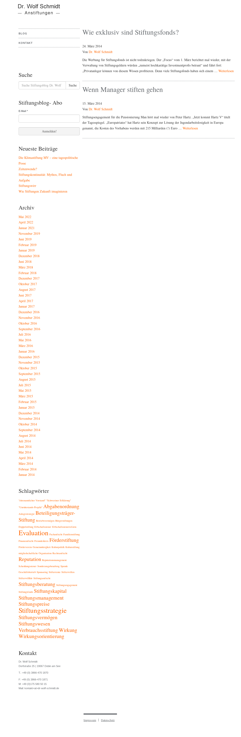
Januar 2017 (27, 306)
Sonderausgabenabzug (48, 566)
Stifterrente (54, 572)
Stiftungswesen (34, 623)
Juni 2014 (25, 446)
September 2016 (29, 329)
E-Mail (23, 111)
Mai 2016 (25, 340)
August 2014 (27, 435)
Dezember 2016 (29, 312)
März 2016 (26, 345)
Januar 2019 (27, 250)
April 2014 (26, 458)
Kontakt (26, 42)
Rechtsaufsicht (59, 553)
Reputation (30, 559)
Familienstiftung (71, 534)
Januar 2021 (27, 228)
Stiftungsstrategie (43, 610)
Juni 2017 (25, 295)
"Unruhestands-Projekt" (30, 507)
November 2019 (29, 233)
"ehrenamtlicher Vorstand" (32, 500)
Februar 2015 (27, 401)
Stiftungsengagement (66, 585)
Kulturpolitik (58, 547)
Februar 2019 (27, 245)
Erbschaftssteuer (42, 526)
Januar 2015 (27, 407)
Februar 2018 (27, 273)
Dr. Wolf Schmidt (100, 51)
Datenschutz (108, 720)
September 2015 (29, 373)
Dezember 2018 (29, 256)
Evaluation (33, 532)
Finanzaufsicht (26, 541)
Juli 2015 (25, 385)
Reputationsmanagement (54, 560)
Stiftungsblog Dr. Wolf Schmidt (36, 12)
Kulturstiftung (72, 547)
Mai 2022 (25, 216)
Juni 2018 (25, 261)
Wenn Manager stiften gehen (122, 89)
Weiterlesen (226, 71)
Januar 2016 (27, 351)
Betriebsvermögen (45, 520)
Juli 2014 (25, 441)
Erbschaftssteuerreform (64, 526)
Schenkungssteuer (27, 566)
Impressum (90, 720)
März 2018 (26, 267)
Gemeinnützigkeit (42, 547)
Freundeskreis (41, 541)
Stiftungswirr (27, 185)
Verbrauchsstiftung (38, 629)
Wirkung (68, 629)
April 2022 (26, 222)
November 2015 (29, 362)
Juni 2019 (25, 239)
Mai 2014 (25, 452)
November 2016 (29, 317)
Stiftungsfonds (26, 591)
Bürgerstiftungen (63, 520)
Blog (23, 33)
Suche (73, 85)
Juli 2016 (25, 334)
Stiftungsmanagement (41, 597)
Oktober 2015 (28, 368)
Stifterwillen (67, 572)
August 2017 (27, 289)
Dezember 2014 (29, 413)
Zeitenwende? (28, 169)
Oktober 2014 (28, 424)
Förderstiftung (64, 539)
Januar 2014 (27, 474)
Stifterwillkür (25, 578)
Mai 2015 (25, 390)
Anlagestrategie (27, 513)
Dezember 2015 (29, 357)
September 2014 (29, 430)
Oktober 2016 (28, 323)
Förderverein (25, 547)
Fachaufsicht (55, 534)
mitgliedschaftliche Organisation (35, 553)
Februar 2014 (27, 469)
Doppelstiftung (26, 526)
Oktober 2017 (28, 284)
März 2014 (26, 463)
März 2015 (26, 396)
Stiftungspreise (34, 603)
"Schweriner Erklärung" (58, 500)
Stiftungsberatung (37, 584)
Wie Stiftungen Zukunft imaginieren (43, 191)
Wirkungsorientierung (41, 636)
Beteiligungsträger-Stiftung (47, 516)
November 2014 (29, 418)
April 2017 (26, 301)
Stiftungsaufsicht (41, 578)
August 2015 (27, 379)
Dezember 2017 (29, 278)
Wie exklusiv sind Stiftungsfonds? (130, 32)
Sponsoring (42, 572)
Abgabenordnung (61, 506)
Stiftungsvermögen (38, 617)
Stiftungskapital (50, 590)
